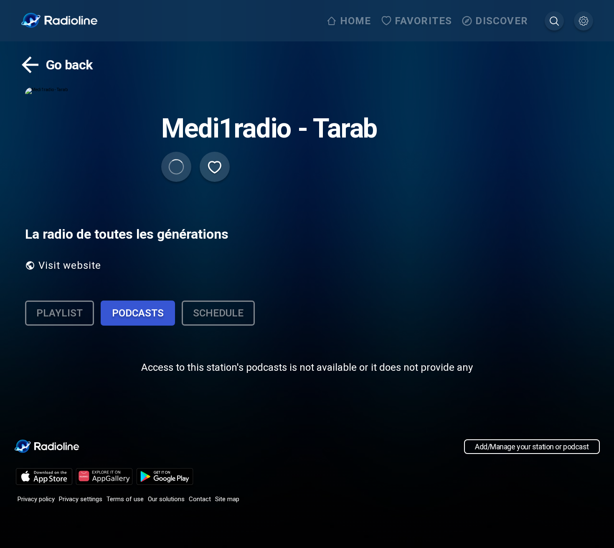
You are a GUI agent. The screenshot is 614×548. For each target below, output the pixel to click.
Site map (227, 499)
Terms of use (125, 499)
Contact (200, 499)
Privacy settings (80, 499)
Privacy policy (36, 499)
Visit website (69, 265)
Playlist (59, 313)
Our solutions (166, 499)
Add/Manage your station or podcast (532, 446)
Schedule (218, 313)
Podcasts (138, 313)
